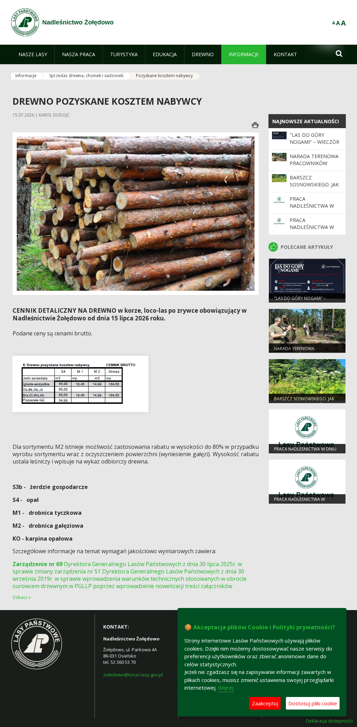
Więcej (226, 687)
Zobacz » (22, 597)
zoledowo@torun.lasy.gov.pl (133, 675)
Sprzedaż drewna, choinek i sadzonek (86, 76)
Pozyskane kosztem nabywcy (164, 76)
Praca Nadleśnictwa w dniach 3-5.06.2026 (313, 227)
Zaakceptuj (265, 703)
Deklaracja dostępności (329, 721)
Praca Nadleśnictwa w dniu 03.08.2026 (312, 205)
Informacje (26, 76)
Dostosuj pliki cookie (312, 703)
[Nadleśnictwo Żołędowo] (25, 22)
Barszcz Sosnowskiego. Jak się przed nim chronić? (314, 188)
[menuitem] (32, 54)
